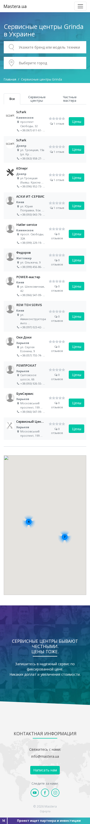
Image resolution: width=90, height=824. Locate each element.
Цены (76, 121)
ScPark (45, 121)
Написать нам (45, 770)
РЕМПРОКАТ (45, 375)
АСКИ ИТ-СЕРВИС (45, 206)
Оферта (45, 811)
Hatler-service (45, 234)
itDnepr (45, 178)
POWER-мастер (45, 286)
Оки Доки (45, 346)
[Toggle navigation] (80, 6)
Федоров (45, 260)
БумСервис (45, 403)
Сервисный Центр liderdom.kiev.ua (45, 428)
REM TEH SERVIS (45, 316)
